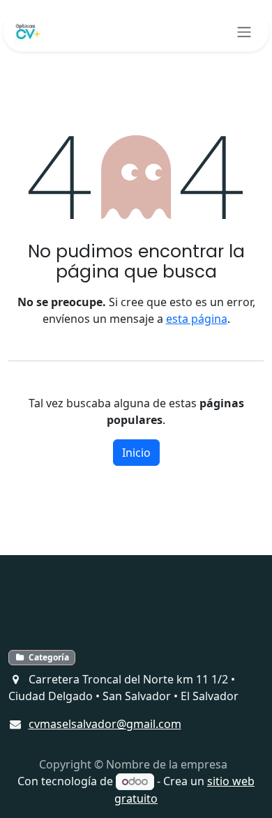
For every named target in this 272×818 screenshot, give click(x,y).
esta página (196, 318)
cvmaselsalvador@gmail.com (105, 724)
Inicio (136, 452)
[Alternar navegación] (244, 31)
